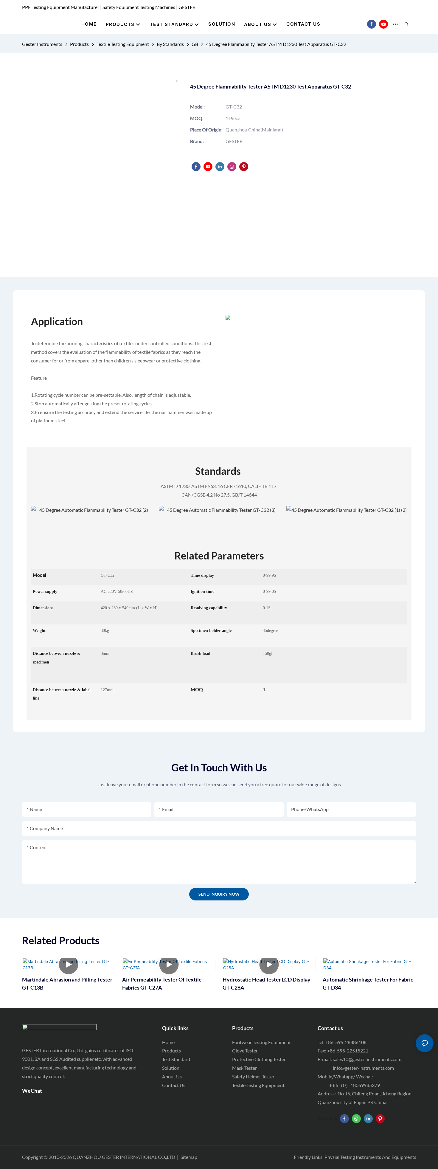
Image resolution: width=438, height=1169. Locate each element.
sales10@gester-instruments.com (367, 1059)
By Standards (170, 44)
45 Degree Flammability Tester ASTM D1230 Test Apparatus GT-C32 (276, 44)
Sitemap (189, 1157)
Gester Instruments (42, 44)
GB (195, 44)
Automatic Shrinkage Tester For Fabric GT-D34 (368, 983)
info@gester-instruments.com (362, 1068)
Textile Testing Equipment (123, 44)
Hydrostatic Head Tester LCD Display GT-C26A (266, 983)
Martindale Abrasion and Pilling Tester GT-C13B (67, 983)
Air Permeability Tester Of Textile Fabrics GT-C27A (162, 983)
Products (79, 44)
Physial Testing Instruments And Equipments (370, 1157)
